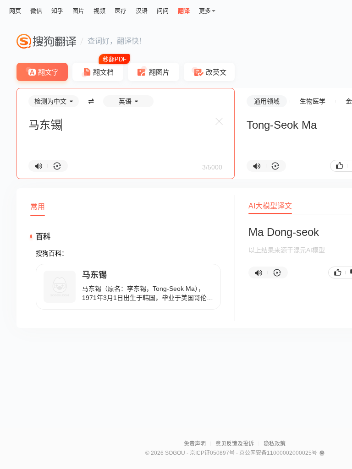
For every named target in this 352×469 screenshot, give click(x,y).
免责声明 (195, 444)
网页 (15, 10)
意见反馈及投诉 (234, 444)
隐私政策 (275, 444)
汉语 (142, 10)
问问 (163, 10)
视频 (99, 10)
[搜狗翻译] (46, 41)
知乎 (57, 10)
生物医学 (312, 101)
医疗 (120, 10)
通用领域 (267, 101)
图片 (78, 10)
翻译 (184, 10)
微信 (36, 10)
